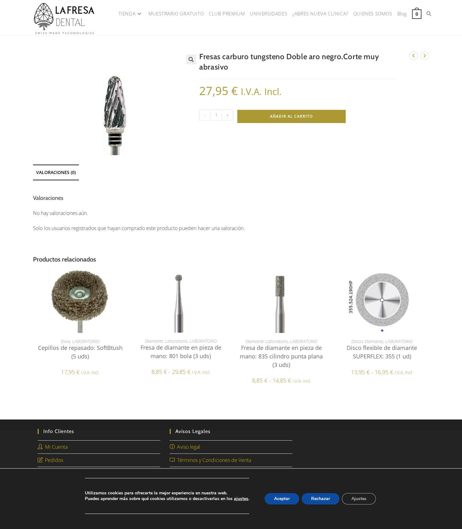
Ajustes (358, 499)
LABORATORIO (86, 341)
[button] (191, 59)
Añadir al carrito (291, 116)
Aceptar (282, 499)
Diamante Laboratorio (166, 341)
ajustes (241, 499)
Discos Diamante (367, 341)
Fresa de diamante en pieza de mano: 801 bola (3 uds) (180, 352)
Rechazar (320, 499)
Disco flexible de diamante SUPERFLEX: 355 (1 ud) (382, 352)
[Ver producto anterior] (413, 55)
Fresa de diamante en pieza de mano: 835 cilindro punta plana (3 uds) (281, 356)
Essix (65, 341)
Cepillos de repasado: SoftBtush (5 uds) (80, 352)
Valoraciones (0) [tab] (56, 172)
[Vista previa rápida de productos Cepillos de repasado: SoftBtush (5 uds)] (125, 279)
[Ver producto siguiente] (424, 55)
